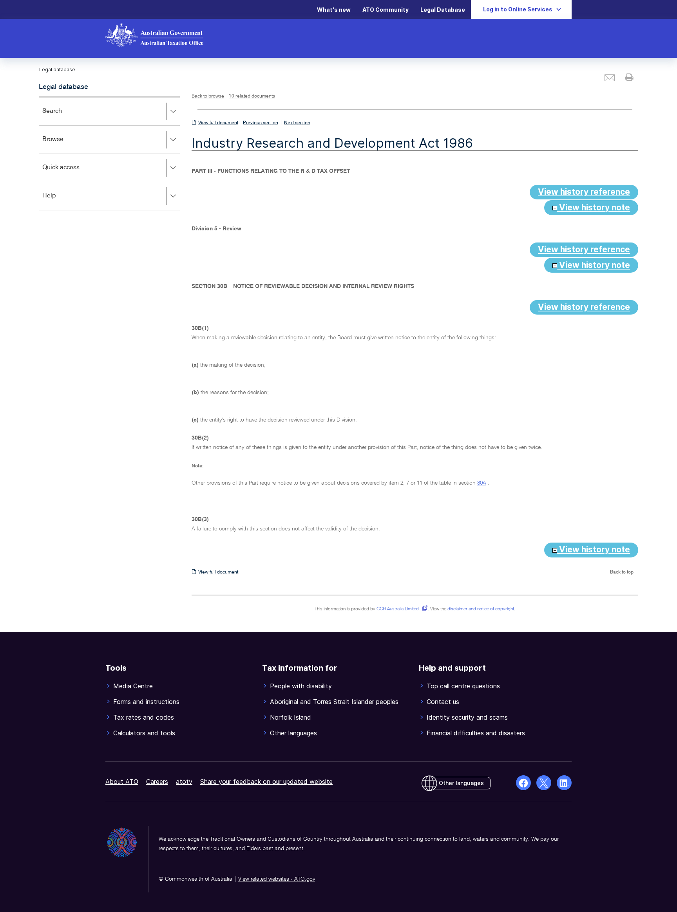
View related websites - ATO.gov (276, 879)
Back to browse (208, 96)
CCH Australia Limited (401, 609)
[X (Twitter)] (543, 782)
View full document (218, 123)
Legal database (63, 86)
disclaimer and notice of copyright (480, 609)
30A (481, 483)
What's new (334, 9)
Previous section (260, 123)
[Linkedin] (564, 782)
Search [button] (63, 116)
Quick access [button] (72, 173)
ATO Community (385, 9)
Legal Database (442, 9)
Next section (297, 123)
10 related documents (252, 96)
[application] (109, 153)
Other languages (461, 783)
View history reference (584, 192)
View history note (593, 207)
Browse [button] (64, 145)
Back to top (622, 572)
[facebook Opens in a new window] (523, 782)
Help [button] (60, 201)
